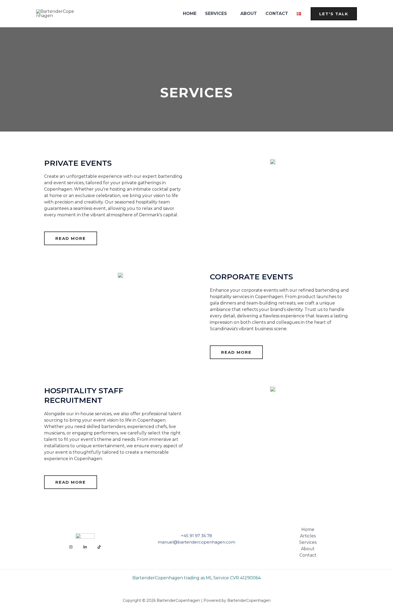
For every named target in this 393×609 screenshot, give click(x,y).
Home (189, 13)
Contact (276, 13)
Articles (308, 535)
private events (78, 163)
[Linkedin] (85, 547)
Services (216, 13)
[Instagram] (71, 547)
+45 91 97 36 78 (196, 535)
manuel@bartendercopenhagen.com (196, 542)
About (248, 13)
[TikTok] (99, 547)
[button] (334, 13)
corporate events (251, 276)
